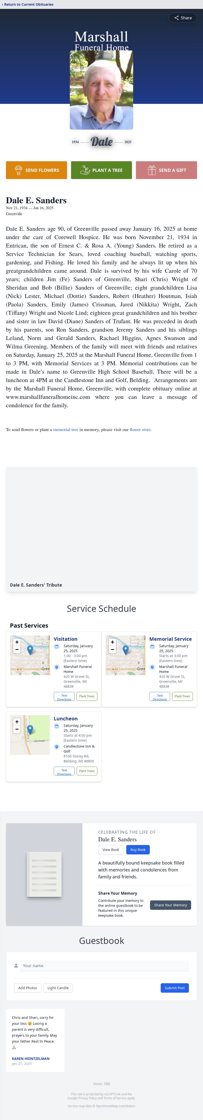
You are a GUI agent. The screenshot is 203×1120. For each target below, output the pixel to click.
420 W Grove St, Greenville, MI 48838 (77, 681)
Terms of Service (115, 1098)
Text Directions (64, 697)
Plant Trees (87, 696)
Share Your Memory (170, 905)
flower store (140, 429)
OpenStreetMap (107, 1106)
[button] (30, 650)
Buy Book (138, 849)
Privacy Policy (87, 1098)
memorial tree (65, 429)
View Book (110, 849)
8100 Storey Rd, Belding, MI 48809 (79, 758)
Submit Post (175, 987)
